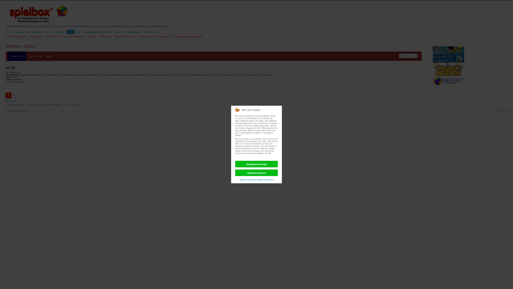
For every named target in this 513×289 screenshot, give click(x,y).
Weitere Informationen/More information (256, 179)
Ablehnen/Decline (256, 172)
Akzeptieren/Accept (256, 164)
